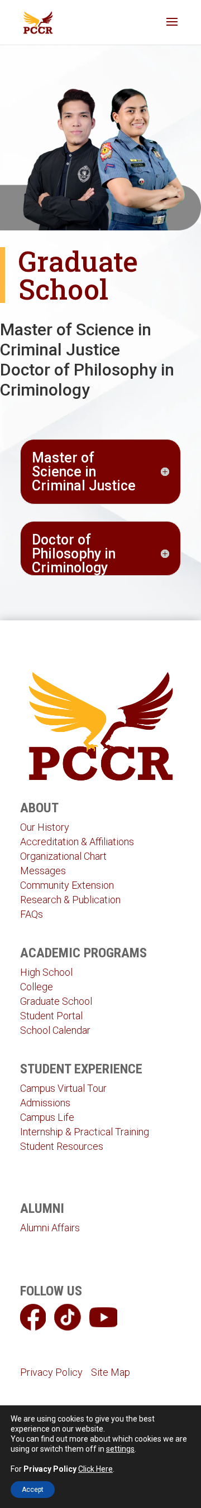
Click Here (95, 1468)
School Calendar (55, 1030)
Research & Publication (70, 899)
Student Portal (51, 1016)
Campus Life (47, 1117)
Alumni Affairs (50, 1228)
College (36, 987)
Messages (43, 870)
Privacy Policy (51, 1372)
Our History (44, 827)
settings (120, 1448)
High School (46, 972)
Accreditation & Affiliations (77, 841)
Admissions (45, 1103)
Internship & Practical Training (84, 1132)
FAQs (31, 914)
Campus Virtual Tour (63, 1088)
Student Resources (61, 1146)
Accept (33, 1489)
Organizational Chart (63, 856)
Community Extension (67, 885)
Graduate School (56, 1001)
